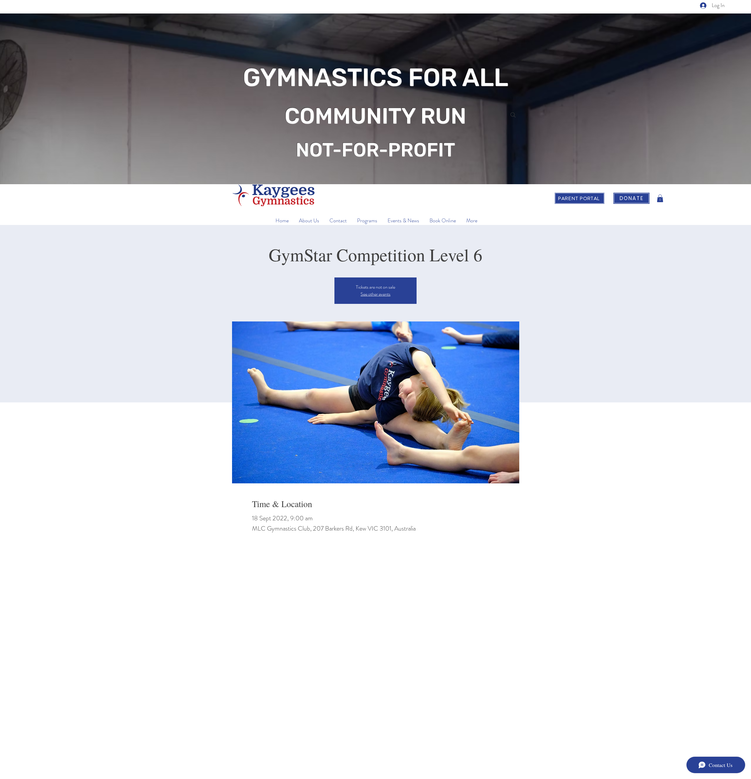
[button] (660, 198)
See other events (375, 294)
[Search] (513, 115)
